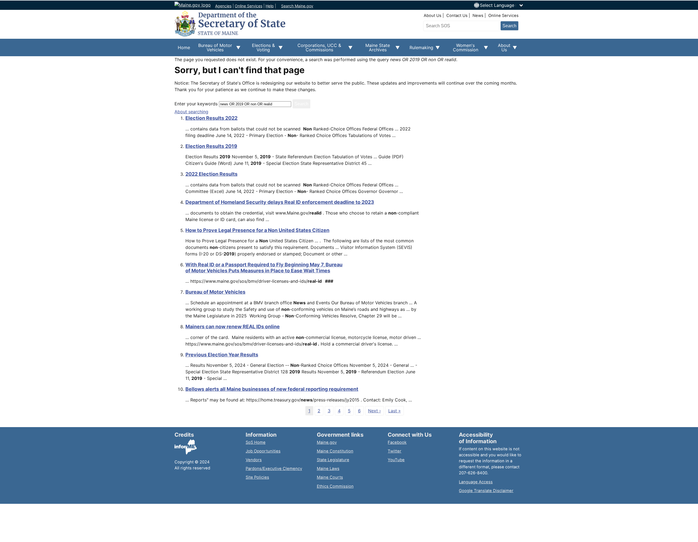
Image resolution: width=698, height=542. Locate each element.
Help (270, 6)
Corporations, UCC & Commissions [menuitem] (315, 49)
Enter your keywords (196, 103)
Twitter (394, 451)
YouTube (396, 459)
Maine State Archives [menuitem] (374, 49)
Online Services (248, 6)
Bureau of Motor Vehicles (215, 292)
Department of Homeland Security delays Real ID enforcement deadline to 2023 (279, 202)
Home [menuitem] (184, 47)
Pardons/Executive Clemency (274, 468)
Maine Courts (330, 477)
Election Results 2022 (211, 118)
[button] (502, 5)
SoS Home (256, 442)
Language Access (476, 482)
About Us (432, 15)
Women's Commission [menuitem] (462, 49)
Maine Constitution (335, 451)
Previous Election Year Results (221, 355)
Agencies (223, 6)
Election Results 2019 (211, 146)
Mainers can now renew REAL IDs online (232, 326)
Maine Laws (328, 468)
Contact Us (457, 15)
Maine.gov (327, 442)
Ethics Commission (335, 486)
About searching (191, 111)
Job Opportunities (263, 451)
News (478, 15)
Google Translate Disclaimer (486, 490)
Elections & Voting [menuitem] (261, 49)
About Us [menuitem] (502, 49)
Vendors (254, 459)
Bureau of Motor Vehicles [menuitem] (212, 49)
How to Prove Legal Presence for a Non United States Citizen (257, 230)
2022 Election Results (211, 174)
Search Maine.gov (297, 6)
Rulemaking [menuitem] (419, 50)
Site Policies (257, 477)
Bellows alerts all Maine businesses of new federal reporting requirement (271, 389)
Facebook (397, 442)
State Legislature (333, 459)
